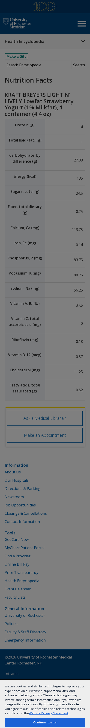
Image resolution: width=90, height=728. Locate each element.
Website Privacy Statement (48, 713)
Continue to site (45, 722)
